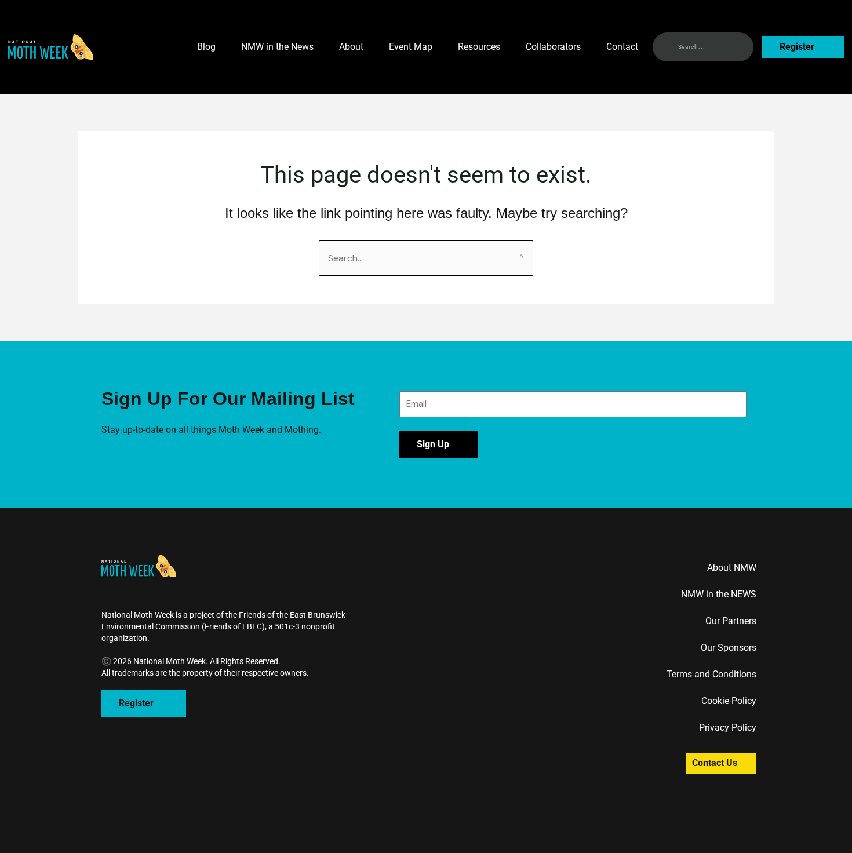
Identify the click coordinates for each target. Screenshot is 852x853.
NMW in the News (277, 46)
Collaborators (553, 46)
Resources (479, 46)
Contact (622, 46)
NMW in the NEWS (718, 594)
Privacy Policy (727, 727)
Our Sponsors (728, 647)
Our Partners (730, 620)
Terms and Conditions (711, 674)
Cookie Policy (728, 700)
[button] (50, 47)
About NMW (731, 567)
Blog (206, 46)
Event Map (410, 46)
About (351, 46)
